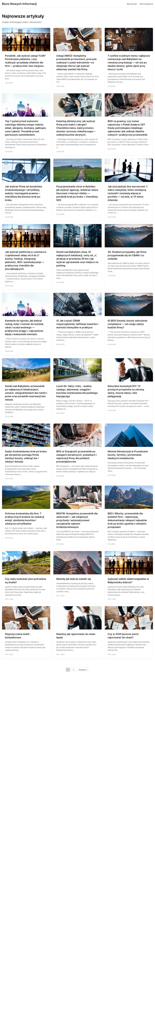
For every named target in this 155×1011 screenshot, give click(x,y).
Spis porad (132, 4)
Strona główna (146, 4)
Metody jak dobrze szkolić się (73, 578)
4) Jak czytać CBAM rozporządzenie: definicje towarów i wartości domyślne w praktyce (77, 324)
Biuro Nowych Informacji (19, 4)
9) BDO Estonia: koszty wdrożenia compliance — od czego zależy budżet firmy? (127, 324)
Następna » (83, 670)
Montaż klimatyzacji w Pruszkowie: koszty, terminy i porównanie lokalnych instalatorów (128, 455)
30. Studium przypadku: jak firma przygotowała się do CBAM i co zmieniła (127, 255)
